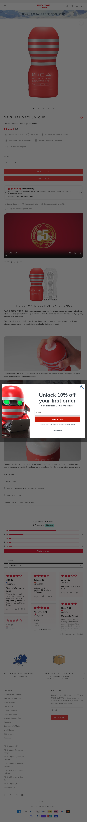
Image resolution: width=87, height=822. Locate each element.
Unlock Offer (57, 419)
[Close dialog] (82, 387)
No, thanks (57, 430)
